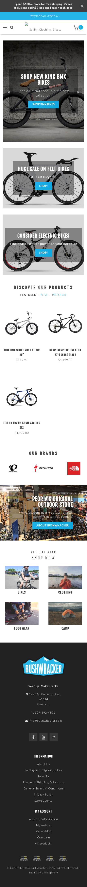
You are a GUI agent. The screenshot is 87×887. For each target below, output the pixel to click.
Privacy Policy (43, 794)
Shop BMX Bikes (43, 104)
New (44, 294)
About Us (43, 764)
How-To (43, 776)
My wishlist (44, 831)
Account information (43, 819)
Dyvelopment (49, 872)
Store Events (43, 800)
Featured (28, 294)
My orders (43, 825)
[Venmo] (63, 859)
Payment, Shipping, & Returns (43, 782)
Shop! (43, 185)
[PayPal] (37, 859)
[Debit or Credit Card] (24, 859)
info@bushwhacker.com (45, 720)
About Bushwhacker (52, 525)
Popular (59, 294)
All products (43, 843)
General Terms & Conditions (43, 788)
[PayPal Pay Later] (50, 859)
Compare (43, 837)
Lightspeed (71, 867)
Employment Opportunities (43, 770)
